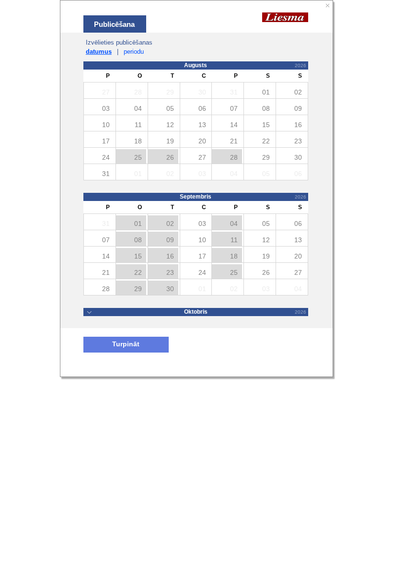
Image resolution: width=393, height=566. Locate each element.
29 (138, 289)
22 (138, 272)
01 (138, 223)
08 (138, 240)
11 (234, 240)
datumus (99, 51)
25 (138, 157)
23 (170, 272)
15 (138, 256)
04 (234, 223)
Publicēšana (114, 24)
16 (170, 256)
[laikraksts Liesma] (285, 17)
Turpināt (125, 344)
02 (170, 223)
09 (170, 240)
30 (170, 289)
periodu (134, 51)
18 (234, 256)
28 (234, 157)
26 (170, 157)
